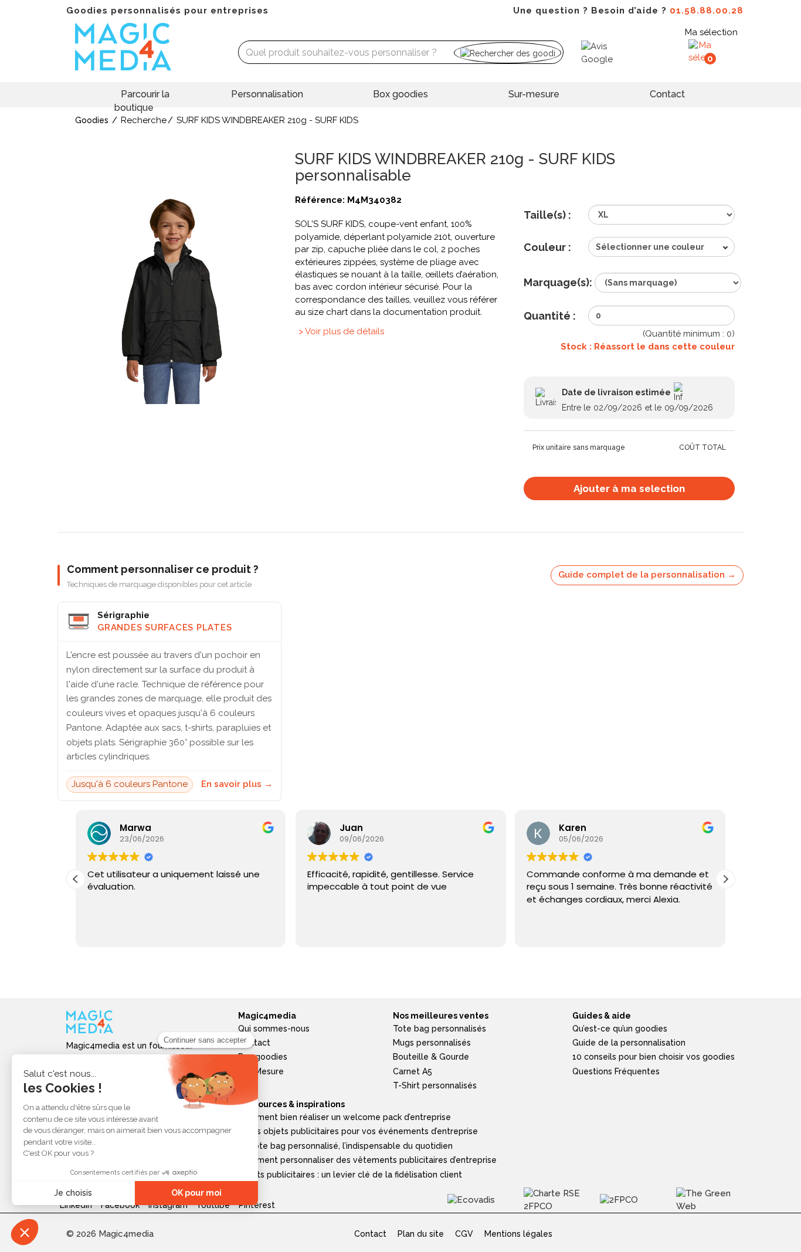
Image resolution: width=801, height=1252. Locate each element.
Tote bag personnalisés (439, 1028)
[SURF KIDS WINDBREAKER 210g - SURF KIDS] (171, 298)
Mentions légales (518, 1234)
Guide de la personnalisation (628, 1042)
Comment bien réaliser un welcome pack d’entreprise (344, 1117)
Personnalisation (267, 94)
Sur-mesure (533, 94)
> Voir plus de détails (341, 331)
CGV (464, 1234)
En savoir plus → (237, 784)
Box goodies (400, 94)
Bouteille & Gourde (431, 1056)
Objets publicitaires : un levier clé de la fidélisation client (350, 1174)
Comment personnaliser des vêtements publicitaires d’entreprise (367, 1160)
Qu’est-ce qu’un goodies (619, 1028)
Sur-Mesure (261, 1071)
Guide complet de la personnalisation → (647, 574)
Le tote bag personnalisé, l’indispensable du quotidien (345, 1146)
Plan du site (421, 1234)
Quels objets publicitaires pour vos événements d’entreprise (358, 1131)
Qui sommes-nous (274, 1028)
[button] (725, 879)
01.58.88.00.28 (707, 10)
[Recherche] (507, 52)
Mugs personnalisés (432, 1042)
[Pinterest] (261, 1199)
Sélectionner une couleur (650, 247)
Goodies (91, 120)
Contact (667, 94)
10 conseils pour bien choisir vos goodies (653, 1056)
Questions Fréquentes (616, 1071)
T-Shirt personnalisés (435, 1085)
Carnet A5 (412, 1071)
